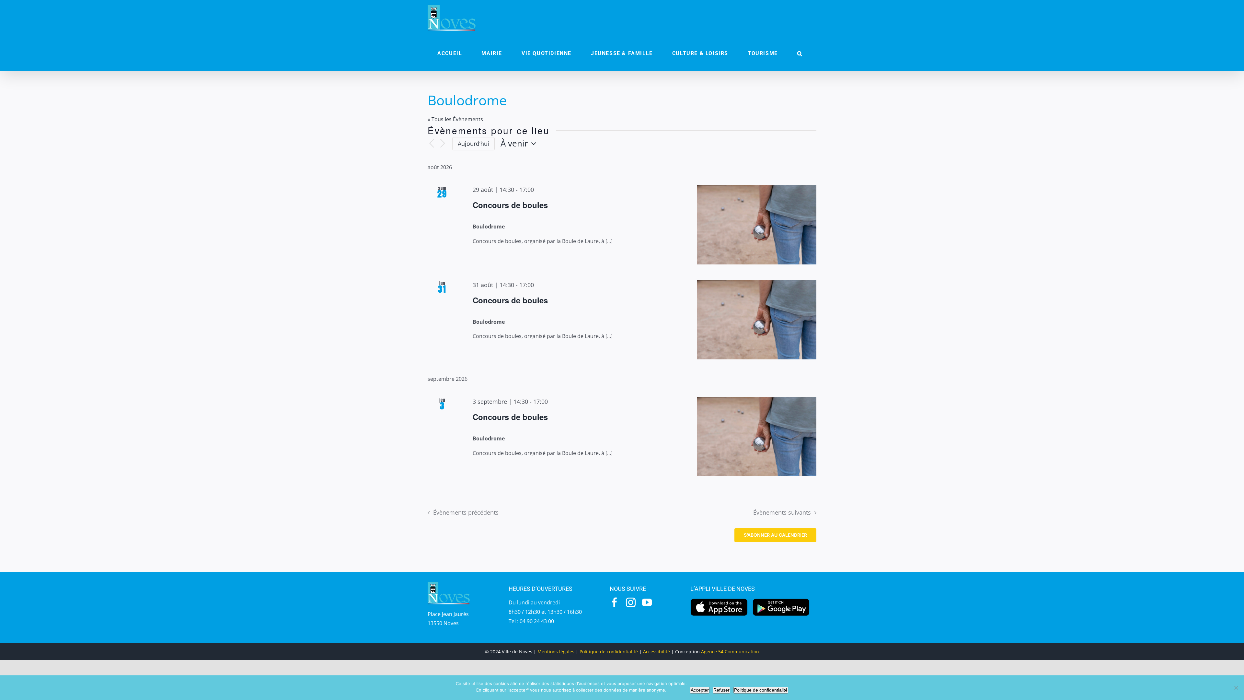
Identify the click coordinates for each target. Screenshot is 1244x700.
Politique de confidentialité (609, 651)
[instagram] (631, 602)
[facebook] (614, 602)
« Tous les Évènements (455, 119)
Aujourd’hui (473, 143)
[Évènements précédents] (431, 144)
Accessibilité (656, 651)
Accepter (700, 690)
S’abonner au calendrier (775, 535)
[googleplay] (781, 600)
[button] (799, 53)
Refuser (721, 690)
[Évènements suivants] (442, 144)
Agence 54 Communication (730, 651)
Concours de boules (510, 204)
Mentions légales (555, 651)
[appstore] (719, 600)
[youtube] (647, 602)
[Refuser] (1236, 687)
